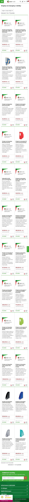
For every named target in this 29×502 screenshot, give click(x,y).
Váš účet (4, 494)
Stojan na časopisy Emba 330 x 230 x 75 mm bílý (21, 180)
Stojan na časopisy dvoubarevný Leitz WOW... (7, 328)
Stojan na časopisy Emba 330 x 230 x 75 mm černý (7, 31)
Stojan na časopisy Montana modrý (7, 216)
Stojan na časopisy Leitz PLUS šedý (7, 439)
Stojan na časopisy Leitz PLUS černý (7, 402)
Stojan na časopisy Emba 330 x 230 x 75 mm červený (21, 31)
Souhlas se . (14, 480)
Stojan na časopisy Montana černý (7, 142)
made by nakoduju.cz (14, 501)
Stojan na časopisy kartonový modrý (20, 104)
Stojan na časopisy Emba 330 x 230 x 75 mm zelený (21, 68)
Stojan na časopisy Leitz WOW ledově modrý (20, 440)
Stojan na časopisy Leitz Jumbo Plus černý (7, 366)
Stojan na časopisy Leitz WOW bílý (20, 253)
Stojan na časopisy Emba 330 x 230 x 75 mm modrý (7, 68)
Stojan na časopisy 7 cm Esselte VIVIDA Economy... (21, 291)
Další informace (6, 491)
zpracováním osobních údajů (16, 480)
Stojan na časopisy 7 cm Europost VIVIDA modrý (7, 254)
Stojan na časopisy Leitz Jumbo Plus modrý (20, 366)
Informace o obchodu (8, 485)
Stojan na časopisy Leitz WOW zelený (7, 290)
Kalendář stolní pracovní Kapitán (6, 179)
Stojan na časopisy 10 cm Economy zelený (21, 328)
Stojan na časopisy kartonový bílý (7, 104)
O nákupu (4, 488)
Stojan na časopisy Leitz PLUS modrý (20, 402)
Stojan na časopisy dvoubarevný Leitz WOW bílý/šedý (20, 217)
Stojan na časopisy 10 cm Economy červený (21, 142)
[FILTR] (28, 251)
